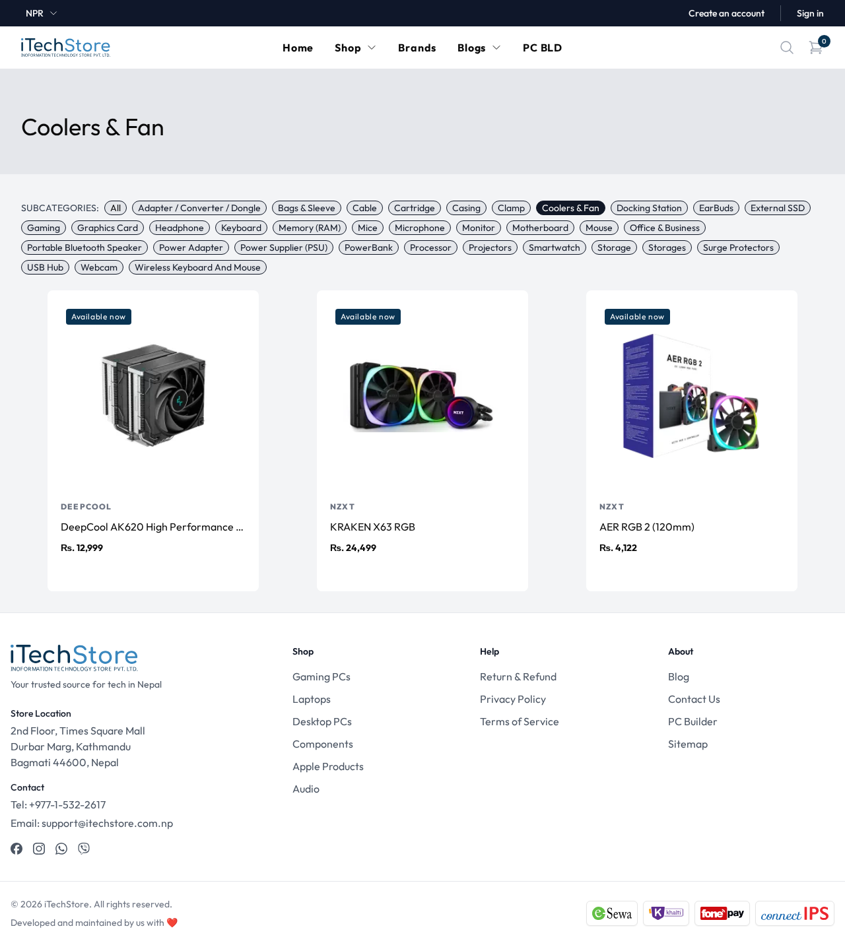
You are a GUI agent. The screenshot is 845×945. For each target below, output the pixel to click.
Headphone (179, 228)
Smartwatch (554, 247)
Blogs (471, 47)
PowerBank (369, 247)
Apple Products (328, 766)
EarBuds (716, 208)
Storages (667, 247)
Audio (306, 788)
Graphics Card (107, 228)
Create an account (726, 13)
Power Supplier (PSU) (283, 247)
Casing (466, 208)
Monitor (478, 228)
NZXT (342, 506)
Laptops (311, 698)
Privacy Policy (513, 698)
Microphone (420, 228)
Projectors (490, 247)
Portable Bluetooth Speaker (84, 247)
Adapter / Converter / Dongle (199, 208)
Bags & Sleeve (306, 208)
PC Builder (693, 721)
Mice (368, 228)
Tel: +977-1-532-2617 (58, 804)
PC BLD (542, 47)
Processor (431, 247)
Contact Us (694, 698)
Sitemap (688, 743)
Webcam (99, 267)
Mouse (599, 228)
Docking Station (649, 208)
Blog (678, 676)
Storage (614, 247)
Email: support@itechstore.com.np (92, 823)
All (115, 208)
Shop (348, 47)
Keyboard (241, 228)
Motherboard (540, 228)
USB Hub (45, 267)
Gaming (43, 228)
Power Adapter (191, 247)
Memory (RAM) (310, 228)
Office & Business (665, 228)
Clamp (511, 208)
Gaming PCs (321, 676)
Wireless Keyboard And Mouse (198, 267)
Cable (365, 208)
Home (298, 47)
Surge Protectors (738, 247)
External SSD (778, 208)
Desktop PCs (322, 721)
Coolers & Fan (570, 208)
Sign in (810, 13)
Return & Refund (518, 676)
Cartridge (414, 208)
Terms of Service (519, 721)
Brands (417, 47)
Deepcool (86, 506)
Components (322, 743)
